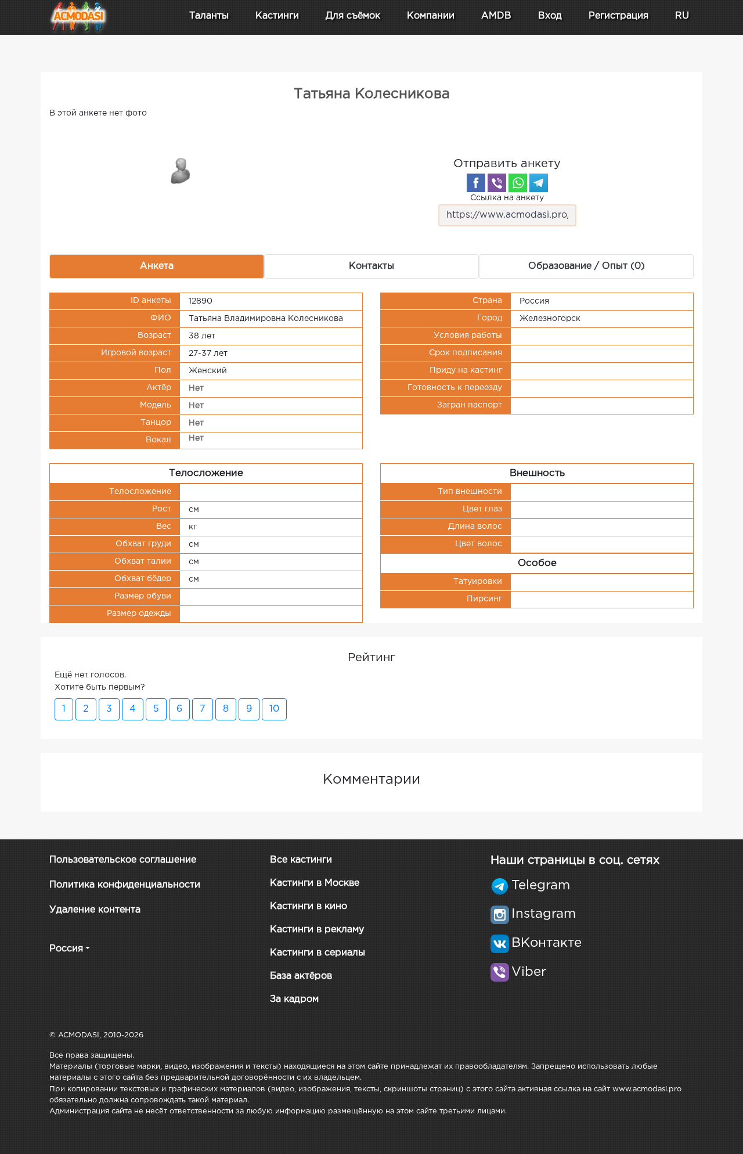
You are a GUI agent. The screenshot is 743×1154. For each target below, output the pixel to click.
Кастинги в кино (308, 906)
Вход (550, 16)
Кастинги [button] (277, 16)
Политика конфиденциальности (124, 885)
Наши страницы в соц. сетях (574, 860)
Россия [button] (66, 948)
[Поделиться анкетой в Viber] (497, 183)
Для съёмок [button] (353, 16)
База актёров (301, 976)
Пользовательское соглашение (122, 860)
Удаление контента (94, 910)
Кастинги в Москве (314, 883)
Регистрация (618, 16)
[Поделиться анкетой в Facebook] (476, 183)
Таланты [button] (209, 16)
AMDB (496, 16)
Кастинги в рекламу (317, 929)
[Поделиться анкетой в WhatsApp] (517, 183)
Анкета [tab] (157, 266)
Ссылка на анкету (507, 197)
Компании (431, 16)
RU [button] (682, 16)
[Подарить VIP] (181, 170)
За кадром (294, 999)
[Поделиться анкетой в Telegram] (538, 183)
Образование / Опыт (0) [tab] (586, 266)
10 (274, 709)
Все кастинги (301, 860)
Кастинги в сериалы (317, 953)
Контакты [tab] (371, 266)
